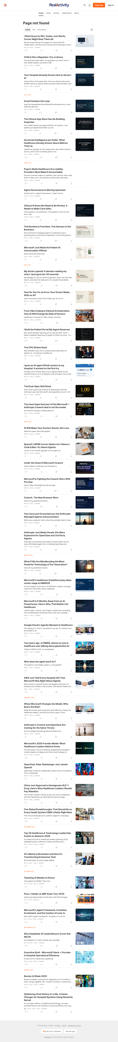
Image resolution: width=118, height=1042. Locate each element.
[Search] (84, 5)
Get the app (70, 1031)
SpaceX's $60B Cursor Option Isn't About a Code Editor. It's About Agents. (47, 446)
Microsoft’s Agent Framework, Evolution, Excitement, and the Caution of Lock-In (45, 911)
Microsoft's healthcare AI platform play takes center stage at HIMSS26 (47, 581)
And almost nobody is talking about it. (39, 410)
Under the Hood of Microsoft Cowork (43, 463)
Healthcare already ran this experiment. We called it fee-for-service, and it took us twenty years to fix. (47, 150)
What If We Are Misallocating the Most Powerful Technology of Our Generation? (45, 563)
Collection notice (74, 1025)
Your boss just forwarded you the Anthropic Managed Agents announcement (47, 515)
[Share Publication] (89, 5)
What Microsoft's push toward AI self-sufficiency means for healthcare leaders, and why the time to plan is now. (47, 711)
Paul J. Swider (35, 47)
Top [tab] (33, 30)
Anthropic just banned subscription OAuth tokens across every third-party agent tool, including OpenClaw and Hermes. (46, 543)
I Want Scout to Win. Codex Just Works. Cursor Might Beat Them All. (45, 38)
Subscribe (99, 5)
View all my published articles (35, 501)
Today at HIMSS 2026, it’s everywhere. (39, 649)
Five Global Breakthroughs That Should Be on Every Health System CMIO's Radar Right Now (48, 811)
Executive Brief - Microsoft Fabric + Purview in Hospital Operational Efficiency (47, 954)
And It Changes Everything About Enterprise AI (42, 731)
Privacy (57, 1025)
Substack (47, 1037)
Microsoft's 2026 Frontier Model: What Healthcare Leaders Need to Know (44, 745)
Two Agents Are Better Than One (37, 881)
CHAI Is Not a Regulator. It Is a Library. (43, 57)
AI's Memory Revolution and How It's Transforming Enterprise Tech (43, 855)
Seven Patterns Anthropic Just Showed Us (40, 466)
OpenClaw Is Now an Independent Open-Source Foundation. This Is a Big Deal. (48, 771)
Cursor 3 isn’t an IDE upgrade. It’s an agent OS (42, 450)
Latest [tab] (27, 30)
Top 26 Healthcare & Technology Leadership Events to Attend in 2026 (47, 834)
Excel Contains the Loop (37, 101)
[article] (59, 43)
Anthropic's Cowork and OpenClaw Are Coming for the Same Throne (45, 726)
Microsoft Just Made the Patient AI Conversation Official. (42, 249)
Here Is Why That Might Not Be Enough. (40, 485)
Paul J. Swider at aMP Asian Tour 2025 (44, 894)
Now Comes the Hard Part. (34, 254)
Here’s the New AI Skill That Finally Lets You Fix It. (43, 298)
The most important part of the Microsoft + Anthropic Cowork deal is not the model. (46, 406)
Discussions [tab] (41, 30)
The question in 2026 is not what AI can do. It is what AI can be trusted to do (48, 629)
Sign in (111, 5)
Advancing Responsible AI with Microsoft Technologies (45, 897)
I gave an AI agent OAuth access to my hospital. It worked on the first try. (44, 367)
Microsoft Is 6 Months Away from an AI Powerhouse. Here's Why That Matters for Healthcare (46, 604)
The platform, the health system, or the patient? (43, 665)
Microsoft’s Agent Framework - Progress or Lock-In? (44, 916)
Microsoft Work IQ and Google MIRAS (39, 860)
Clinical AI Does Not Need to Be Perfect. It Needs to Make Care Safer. (45, 207)
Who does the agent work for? (40, 661)
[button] (41, 13)
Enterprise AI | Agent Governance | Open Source (43, 193)
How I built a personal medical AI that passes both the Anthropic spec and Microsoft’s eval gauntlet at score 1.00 (47, 390)
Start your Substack (53, 1031)
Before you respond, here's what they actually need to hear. (47, 520)
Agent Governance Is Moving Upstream (45, 190)
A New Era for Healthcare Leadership (38, 958)
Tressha (36, 900)
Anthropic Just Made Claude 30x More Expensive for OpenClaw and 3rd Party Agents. (44, 535)
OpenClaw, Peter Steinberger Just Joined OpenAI (46, 766)
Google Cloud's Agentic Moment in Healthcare (48, 625)
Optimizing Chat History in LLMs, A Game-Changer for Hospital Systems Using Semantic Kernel (48, 997)
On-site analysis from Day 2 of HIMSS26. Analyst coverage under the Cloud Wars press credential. (47, 587)
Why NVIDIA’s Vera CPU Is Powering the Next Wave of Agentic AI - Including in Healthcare (45, 351)
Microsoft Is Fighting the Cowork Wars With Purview (47, 480)
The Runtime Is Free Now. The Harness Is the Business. (47, 228)
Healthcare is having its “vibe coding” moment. (42, 317)
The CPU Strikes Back (35, 347)
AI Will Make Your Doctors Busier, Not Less (46, 428)
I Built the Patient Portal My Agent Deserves (47, 329)
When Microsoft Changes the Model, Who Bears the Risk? (46, 705)
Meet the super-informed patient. (37, 431)
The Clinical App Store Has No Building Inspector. (44, 120)
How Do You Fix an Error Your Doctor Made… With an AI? (47, 294)
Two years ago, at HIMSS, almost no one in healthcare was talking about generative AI (46, 644)
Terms (64, 1025)
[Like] (25, 68)
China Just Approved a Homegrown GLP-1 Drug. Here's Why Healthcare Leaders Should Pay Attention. (48, 788)
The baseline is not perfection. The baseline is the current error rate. (46, 213)
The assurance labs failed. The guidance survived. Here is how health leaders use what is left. (46, 61)
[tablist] (35, 29)
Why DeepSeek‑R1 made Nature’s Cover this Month (47, 935)
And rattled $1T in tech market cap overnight (42, 940)
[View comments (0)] (41, 50)
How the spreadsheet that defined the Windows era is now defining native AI (47, 105)
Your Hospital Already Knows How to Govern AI (47, 76)
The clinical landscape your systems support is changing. (46, 815)
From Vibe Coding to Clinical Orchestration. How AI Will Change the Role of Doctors (47, 312)
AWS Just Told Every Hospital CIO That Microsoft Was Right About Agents (44, 679)
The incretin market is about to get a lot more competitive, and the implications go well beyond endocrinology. (47, 795)
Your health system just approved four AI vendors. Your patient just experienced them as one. (46, 126)
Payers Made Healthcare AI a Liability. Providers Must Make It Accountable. (43, 170)
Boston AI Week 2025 (35, 976)
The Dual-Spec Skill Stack (37, 386)
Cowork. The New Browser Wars (41, 497)
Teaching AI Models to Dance (39, 877)
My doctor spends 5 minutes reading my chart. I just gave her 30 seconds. (45, 273)
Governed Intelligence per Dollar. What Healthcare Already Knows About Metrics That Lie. (46, 143)
